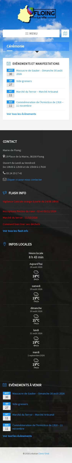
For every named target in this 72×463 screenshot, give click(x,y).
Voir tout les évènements (17, 436)
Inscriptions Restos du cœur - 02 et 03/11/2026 (29, 211)
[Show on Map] (65, 33)
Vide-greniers (24, 81)
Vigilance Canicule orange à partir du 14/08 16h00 (31, 201)
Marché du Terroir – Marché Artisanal (37, 91)
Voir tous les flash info (15, 231)
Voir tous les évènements (21, 114)
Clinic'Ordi (44, 453)
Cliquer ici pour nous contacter (24, 179)
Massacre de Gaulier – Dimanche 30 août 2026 (38, 393)
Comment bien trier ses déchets (21, 224)
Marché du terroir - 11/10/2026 (20, 217)
